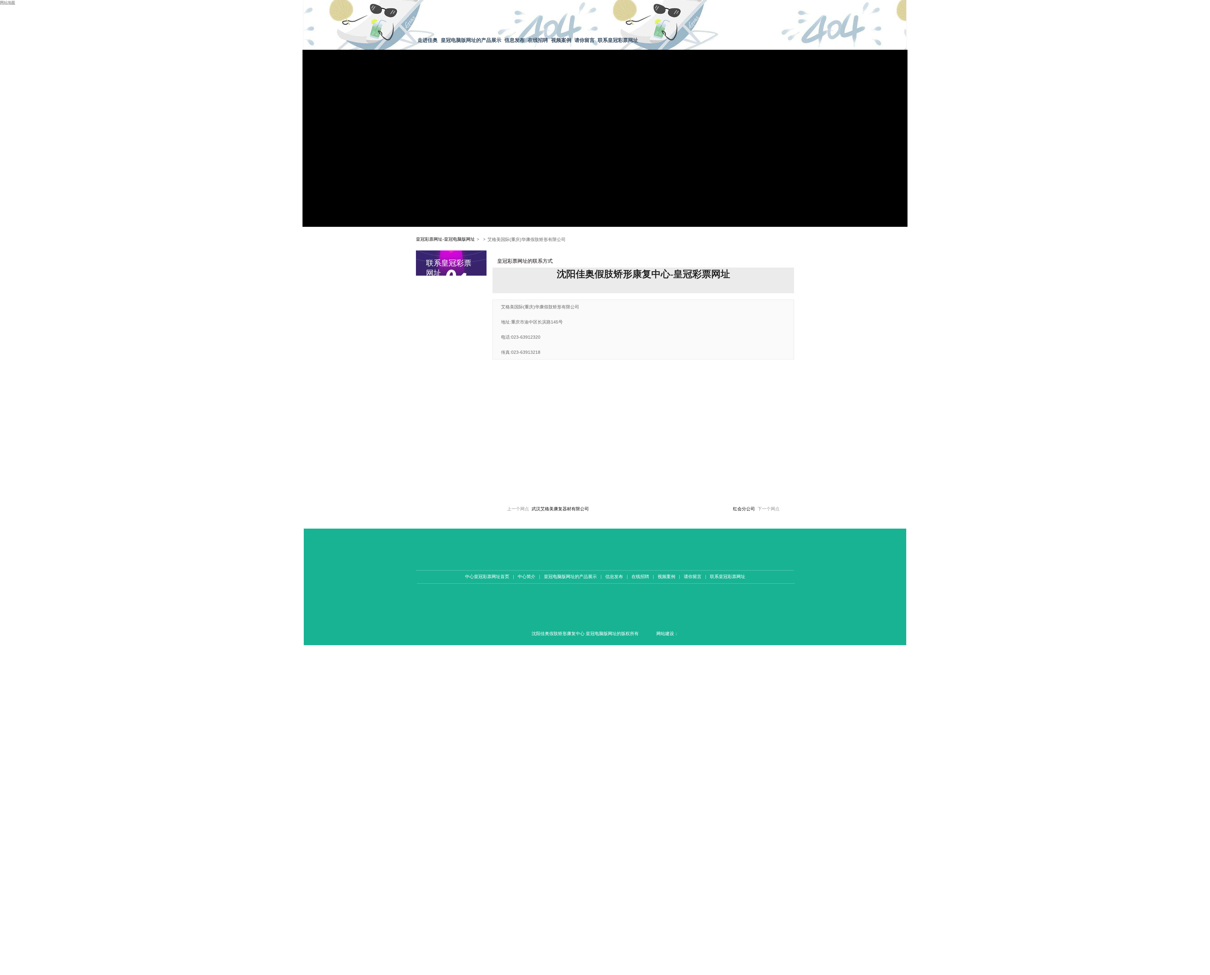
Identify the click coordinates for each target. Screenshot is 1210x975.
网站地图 (7, 2)
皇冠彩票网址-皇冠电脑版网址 (445, 239)
